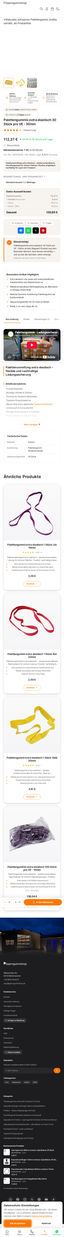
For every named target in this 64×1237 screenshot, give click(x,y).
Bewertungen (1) (42, 319)
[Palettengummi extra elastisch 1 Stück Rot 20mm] (32, 643)
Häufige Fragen (10, 1011)
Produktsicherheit (10, 1015)
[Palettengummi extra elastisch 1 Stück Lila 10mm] (32, 537)
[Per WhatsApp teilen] (28, 230)
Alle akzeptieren (17, 1223)
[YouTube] (46, 1199)
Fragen (49, 223)
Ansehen (30, 584)
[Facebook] (17, 1199)
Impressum (8, 1042)
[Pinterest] (39, 1199)
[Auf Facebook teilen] (21, 230)
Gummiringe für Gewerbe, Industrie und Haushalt (22, 1115)
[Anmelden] (46, 8)
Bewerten (34, 223)
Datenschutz (9, 1038)
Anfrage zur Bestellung (16, 1020)
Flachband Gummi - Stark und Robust (18, 1129)
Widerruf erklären (14, 1052)
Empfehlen (19, 223)
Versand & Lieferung (11, 1001)
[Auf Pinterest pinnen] (43, 230)
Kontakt (7, 997)
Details (26, 319)
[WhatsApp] (10, 1199)
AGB (5, 1033)
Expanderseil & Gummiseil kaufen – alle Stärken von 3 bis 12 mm (28, 1124)
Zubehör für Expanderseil (13, 1133)
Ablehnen (46, 1223)
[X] (32, 1199)
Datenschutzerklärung (42, 1216)
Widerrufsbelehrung (11, 1047)
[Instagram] (25, 1199)
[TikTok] (53, 1199)
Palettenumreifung (42, 404)
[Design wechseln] (57, 8)
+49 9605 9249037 (11, 979)
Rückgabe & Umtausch (13, 1006)
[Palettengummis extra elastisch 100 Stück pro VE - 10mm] (32, 858)
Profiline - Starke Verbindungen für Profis (19, 1110)
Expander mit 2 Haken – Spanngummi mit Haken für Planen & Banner (30, 1120)
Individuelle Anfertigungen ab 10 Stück (19, 1138)
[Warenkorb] (52, 8)
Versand (53, 154)
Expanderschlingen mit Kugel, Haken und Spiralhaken (24, 1106)
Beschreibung (12, 319)
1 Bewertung (29, 130)
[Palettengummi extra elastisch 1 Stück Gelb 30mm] (32, 750)
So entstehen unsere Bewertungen (16, 1188)
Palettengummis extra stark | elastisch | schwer (22, 1101)
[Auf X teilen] (36, 230)
